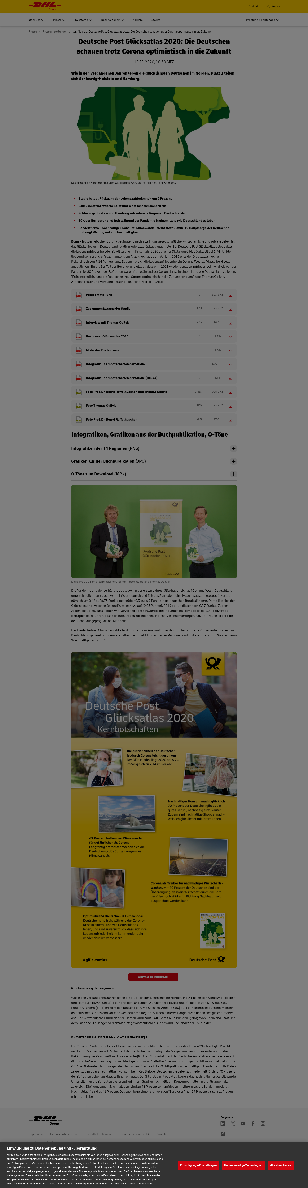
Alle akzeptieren (280, 1165)
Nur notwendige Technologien (243, 1165)
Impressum (145, 1183)
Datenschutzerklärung (124, 1183)
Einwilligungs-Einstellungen (198, 1165)
